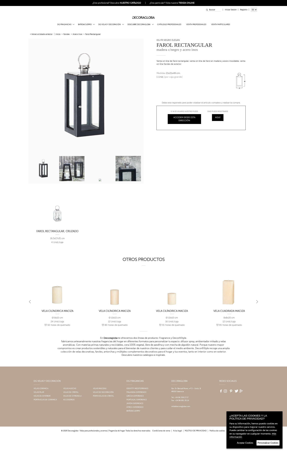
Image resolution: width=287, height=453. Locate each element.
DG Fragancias (64, 24)
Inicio (57, 34)
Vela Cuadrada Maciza (229, 310)
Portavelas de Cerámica (45, 400)
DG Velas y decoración (109, 24)
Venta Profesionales (196, 24)
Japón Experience (134, 403)
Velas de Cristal (70, 392)
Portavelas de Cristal (103, 396)
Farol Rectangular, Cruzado (57, 231)
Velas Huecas (69, 388)
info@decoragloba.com (180, 406)
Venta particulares (220, 24)
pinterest (230, 390)
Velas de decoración (103, 392)
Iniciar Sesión (231, 10)
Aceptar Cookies (245, 442)
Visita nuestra (179, 3)
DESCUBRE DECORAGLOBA (139, 24)
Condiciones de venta (161, 431)
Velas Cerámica (41, 388)
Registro (243, 10)
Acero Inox (77, 34)
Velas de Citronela (72, 396)
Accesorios (68, 400)
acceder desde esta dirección (184, 119)
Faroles (66, 34)
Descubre (125, 3)
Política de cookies (217, 431)
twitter (236, 390)
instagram (225, 390)
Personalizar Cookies (268, 442)
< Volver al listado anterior (41, 34)
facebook (219, 390)
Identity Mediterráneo (137, 388)
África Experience (135, 407)
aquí (217, 117)
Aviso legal (177, 431)
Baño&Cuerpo (85, 24)
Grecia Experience (135, 396)
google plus (241, 390)
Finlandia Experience (136, 392)
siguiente (257, 301)
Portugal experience (136, 400)
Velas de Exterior (42, 396)
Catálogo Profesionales (169, 24)
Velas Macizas (99, 388)
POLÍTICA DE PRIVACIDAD (196, 431)
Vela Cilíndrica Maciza (57, 310)
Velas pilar (39, 392)
